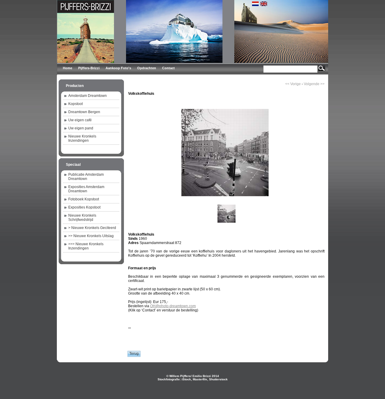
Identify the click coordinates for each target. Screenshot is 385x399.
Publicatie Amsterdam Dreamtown (86, 176)
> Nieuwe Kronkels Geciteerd (92, 228)
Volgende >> (314, 84)
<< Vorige (293, 84)
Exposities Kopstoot (84, 207)
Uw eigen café (80, 120)
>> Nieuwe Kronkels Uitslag (91, 236)
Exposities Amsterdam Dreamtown (86, 189)
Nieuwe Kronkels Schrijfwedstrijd (82, 217)
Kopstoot (75, 104)
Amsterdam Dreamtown (87, 96)
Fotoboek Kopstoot (83, 199)
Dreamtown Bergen (84, 112)
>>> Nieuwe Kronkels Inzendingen (85, 246)
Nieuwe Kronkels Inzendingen (82, 138)
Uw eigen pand (80, 128)
